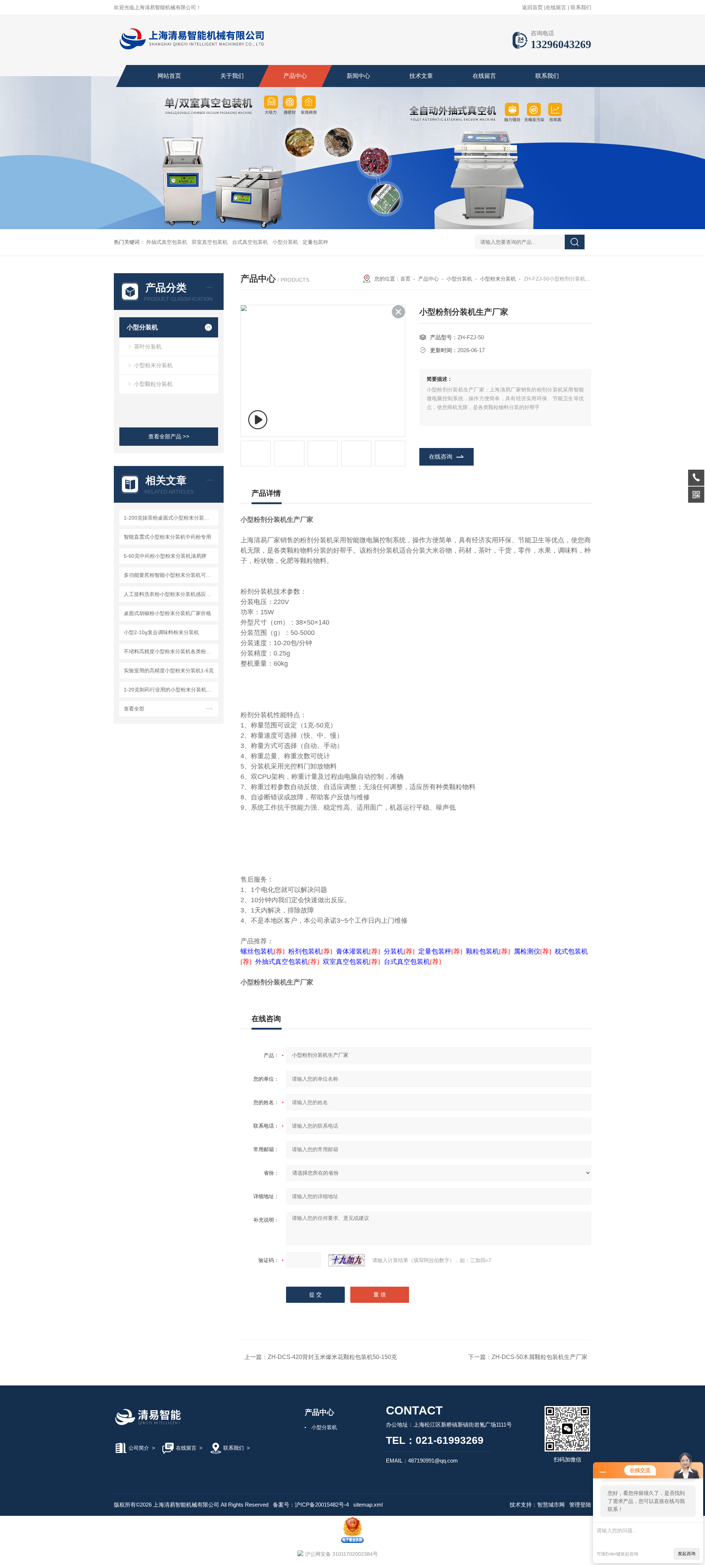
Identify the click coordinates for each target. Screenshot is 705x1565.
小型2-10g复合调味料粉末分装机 (161, 632)
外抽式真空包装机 (166, 242)
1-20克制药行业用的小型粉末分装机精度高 (170, 690)
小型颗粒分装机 (153, 384)
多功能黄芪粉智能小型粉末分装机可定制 (170, 575)
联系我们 (581, 7)
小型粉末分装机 (153, 365)
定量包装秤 (315, 242)
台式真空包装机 (250, 242)
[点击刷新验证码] (346, 1260)
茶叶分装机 (148, 346)
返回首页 (532, 7)
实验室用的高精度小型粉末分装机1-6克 (169, 670)
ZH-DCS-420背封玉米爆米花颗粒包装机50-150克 (332, 1357)
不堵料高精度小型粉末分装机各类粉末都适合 (170, 651)
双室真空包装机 (210, 242)
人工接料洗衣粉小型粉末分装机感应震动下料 (170, 594)
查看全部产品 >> (168, 436)
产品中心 (295, 76)
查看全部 (134, 709)
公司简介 (139, 1448)
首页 (405, 279)
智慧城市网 (551, 1504)
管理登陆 (580, 1504)
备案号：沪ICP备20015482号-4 (311, 1504)
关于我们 (232, 76)
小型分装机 (285, 242)
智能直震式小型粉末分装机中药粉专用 (167, 537)
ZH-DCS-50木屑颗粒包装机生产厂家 (540, 1357)
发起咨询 (686, 1553)
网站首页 (169, 76)
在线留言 (556, 7)
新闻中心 (358, 76)
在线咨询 (440, 456)
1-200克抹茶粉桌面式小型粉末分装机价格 (170, 518)
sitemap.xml (368, 1504)
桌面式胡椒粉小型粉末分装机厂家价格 (167, 613)
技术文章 (421, 76)
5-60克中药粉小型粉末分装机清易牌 (165, 556)
